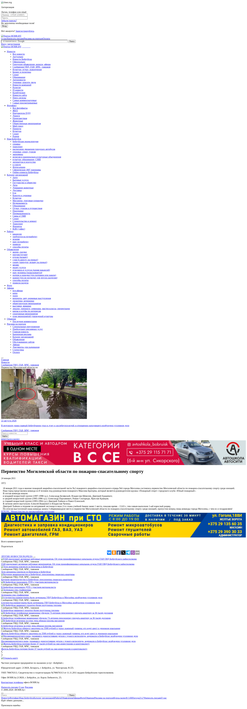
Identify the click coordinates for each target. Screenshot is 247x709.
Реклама (29, 687)
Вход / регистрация (10, 44)
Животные (18, 121)
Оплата (46, 38)
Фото (9, 285)
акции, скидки (20, 252)
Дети (15, 185)
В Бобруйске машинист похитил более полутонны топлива (30, 610)
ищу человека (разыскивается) (27, 272)
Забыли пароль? (9, 20)
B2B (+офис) (19, 229)
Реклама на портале (33, 38)
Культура (17, 131)
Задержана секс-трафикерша (15, 595)
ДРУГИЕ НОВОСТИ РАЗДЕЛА (17, 556)
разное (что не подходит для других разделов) (35, 278)
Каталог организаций (17, 175)
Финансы (17, 226)
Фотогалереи (19, 167)
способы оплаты (21, 247)
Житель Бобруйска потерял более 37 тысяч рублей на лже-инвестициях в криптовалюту (44, 649)
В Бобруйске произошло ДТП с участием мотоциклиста (28, 587)
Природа (17, 128)
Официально (19, 62)
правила (17, 244)
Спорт (16, 74)
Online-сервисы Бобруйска (25, 172)
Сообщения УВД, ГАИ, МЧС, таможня (31, 67)
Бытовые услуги (21, 180)
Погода (138, 698)
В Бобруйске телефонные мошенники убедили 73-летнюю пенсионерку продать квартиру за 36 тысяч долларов (56, 618)
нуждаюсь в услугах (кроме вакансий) (31, 270)
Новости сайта (20, 95)
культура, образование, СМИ (27, 159)
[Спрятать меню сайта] (2, 693)
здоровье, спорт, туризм (24, 152)
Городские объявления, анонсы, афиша (32, 64)
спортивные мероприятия (25, 314)
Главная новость (21, 332)
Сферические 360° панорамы (27, 170)
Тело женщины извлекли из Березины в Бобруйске (26, 572)
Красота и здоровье (22, 195)
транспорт (18, 146)
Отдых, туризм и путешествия (27, 208)
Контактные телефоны (12, 682)
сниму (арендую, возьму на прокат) (30, 262)
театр (15, 296)
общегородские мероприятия (27, 303)
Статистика (18, 350)
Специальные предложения (26, 326)
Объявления (13, 249)
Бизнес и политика (22, 72)
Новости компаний (22, 85)
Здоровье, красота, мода (24, 82)
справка (16, 144)
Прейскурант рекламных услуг (28, 329)
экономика (18, 154)
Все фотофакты (20, 108)
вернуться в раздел (10, 439)
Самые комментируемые (25, 100)
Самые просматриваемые (25, 103)
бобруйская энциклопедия (25, 141)
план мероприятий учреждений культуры (33, 316)
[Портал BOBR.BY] (11, 36)
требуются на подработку (25, 236)
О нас (4, 38)
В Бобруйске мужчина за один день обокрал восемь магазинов (31, 626)
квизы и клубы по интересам (27, 311)
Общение (11, 319)
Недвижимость (20, 203)
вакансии (17, 234)
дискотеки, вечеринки (23, 301)
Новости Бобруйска (22, 59)
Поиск (71, 41)
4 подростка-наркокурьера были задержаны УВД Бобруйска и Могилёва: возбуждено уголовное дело (50, 602)
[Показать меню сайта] (2, 357)
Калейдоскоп (19, 92)
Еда (14, 193)
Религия (17, 87)
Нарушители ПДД (21, 113)
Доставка (17, 190)
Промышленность (21, 213)
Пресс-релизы (19, 98)
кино (15, 293)
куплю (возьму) (20, 257)
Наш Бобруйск (14, 139)
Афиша (10, 288)
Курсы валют (122, 698)
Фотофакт (12, 105)
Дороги (16, 116)
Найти (4, 436)
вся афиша (18, 290)
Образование (19, 77)
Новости (11, 51)
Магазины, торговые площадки (28, 200)
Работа (10, 231)
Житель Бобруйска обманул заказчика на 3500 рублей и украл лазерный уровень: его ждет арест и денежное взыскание (59, 633)
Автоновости (19, 80)
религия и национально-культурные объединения (37, 157)
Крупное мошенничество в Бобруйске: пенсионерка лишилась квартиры (36, 579)
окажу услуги (19, 267)
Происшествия (20, 118)
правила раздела (20, 283)
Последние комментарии (25, 321)
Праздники (18, 211)
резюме (16, 239)
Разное (16, 136)
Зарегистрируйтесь (25, 31)
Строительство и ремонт (25, 221)
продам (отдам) (20, 254)
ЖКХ (15, 110)
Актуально (18, 56)
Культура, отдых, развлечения (27, 69)
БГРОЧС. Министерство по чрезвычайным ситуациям (27, 511)
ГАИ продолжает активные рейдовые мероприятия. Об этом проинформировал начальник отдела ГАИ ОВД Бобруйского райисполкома (67, 564)
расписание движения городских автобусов (34, 149)
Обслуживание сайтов (23, 342)
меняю (16, 265)
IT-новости (18, 90)
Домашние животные (23, 188)
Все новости (19, 54)
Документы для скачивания (26, 347)
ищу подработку (21, 242)
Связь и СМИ (19, 216)
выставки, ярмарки (22, 306)
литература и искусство (24, 162)
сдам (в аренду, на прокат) (25, 260)
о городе (17, 164)
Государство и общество (24, 182)
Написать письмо (15, 38)
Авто (15, 177)
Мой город (18, 126)
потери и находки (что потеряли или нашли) (34, 275)
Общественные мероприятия (27, 123)
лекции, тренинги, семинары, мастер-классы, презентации (41, 308)
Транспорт (18, 224)
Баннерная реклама (22, 334)
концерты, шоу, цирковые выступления (32, 298)
